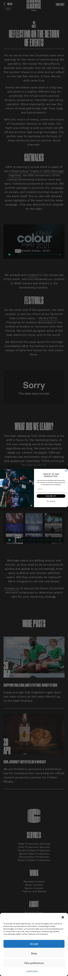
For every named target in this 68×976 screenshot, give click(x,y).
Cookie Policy (32, 971)
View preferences (34, 963)
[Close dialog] (66, 471)
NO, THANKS (51, 501)
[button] (63, 917)
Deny (34, 953)
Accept (34, 943)
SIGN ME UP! (51, 496)
